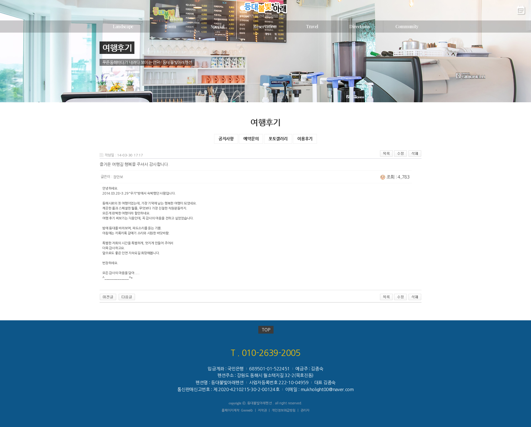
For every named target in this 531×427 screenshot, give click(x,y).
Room (170, 26)
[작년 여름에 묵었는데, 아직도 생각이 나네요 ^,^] (108, 296)
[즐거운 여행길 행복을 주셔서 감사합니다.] (126, 296)
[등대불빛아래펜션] (265, 9)
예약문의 (251, 138)
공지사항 (226, 138)
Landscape (123, 26)
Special (218, 26)
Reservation (264, 26)
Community (406, 26)
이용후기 (305, 138)
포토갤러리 (278, 138)
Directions (359, 26)
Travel (312, 26)
